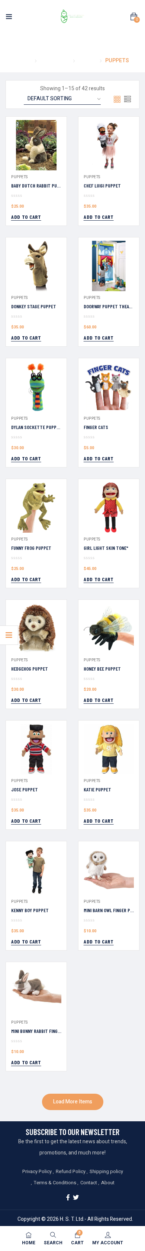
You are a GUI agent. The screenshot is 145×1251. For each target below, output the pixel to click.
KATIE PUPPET (97, 789)
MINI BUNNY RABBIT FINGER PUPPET (45, 1031)
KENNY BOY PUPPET (30, 910)
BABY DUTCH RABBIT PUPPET (39, 185)
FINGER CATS (96, 427)
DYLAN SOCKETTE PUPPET (36, 427)
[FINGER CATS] (109, 387)
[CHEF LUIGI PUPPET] (109, 145)
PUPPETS (19, 177)
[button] (134, 17)
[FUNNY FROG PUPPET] (36, 507)
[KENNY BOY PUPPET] (36, 870)
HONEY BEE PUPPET (102, 668)
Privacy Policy (37, 1171)
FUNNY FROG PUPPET (31, 548)
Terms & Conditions (55, 1182)
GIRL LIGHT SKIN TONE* (106, 548)
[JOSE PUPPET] (36, 749)
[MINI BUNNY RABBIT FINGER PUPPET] (36, 990)
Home (23, 60)
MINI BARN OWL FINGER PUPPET (113, 910)
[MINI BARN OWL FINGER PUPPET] (109, 870)
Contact (88, 1182)
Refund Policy (71, 1171)
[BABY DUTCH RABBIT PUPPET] (36, 145)
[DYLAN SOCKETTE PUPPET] (36, 387)
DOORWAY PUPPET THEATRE (110, 306)
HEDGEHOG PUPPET (29, 668)
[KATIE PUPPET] (109, 749)
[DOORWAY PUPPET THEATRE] (109, 266)
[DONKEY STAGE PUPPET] (36, 266)
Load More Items (72, 1102)
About (108, 1182)
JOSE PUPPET (24, 789)
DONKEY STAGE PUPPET (33, 306)
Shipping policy (106, 1171)
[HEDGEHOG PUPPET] (36, 628)
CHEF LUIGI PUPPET (102, 185)
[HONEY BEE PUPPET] (109, 628)
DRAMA (87, 60)
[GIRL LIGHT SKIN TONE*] (109, 507)
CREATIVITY (55, 60)
